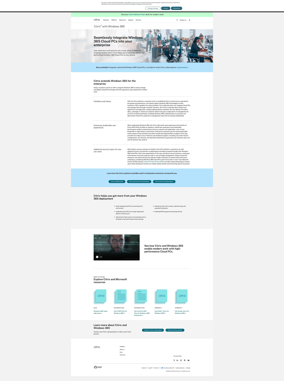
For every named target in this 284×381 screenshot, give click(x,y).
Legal (149, 367)
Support (130, 20)
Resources (122, 20)
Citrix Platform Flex (137, 14)
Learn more (182, 67)
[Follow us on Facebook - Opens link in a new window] (181, 360)
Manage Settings (153, 8)
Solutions (106, 20)
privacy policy (136, 2)
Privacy (155, 367)
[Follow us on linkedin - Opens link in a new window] (177, 360)
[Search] (177, 20)
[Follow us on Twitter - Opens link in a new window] (174, 360)
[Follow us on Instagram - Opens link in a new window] (184, 360)
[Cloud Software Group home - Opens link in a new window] (98, 367)
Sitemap (188, 367)
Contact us (183, 20)
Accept (165, 8)
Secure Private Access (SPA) (154, 162)
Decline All (176, 8)
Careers (143, 367)
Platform (114, 20)
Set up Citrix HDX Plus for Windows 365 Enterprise (142, 313)
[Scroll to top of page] (280, 376)
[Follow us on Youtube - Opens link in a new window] (188, 360)
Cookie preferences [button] (180, 367)
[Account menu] (189, 20)
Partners (138, 20)
